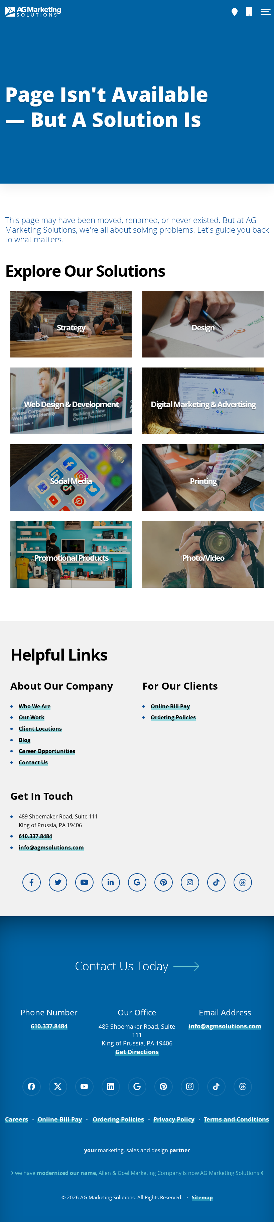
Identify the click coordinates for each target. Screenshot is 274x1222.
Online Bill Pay (170, 706)
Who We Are (34, 706)
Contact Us (33, 762)
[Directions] (234, 12)
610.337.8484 (35, 836)
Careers (16, 1119)
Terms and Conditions (236, 1119)
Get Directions (137, 1052)
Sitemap (202, 1197)
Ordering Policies (173, 717)
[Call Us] (249, 11)
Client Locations (40, 728)
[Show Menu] (265, 11)
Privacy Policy (173, 1119)
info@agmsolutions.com (51, 847)
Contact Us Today (121, 966)
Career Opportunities (47, 751)
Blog (24, 740)
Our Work (31, 717)
